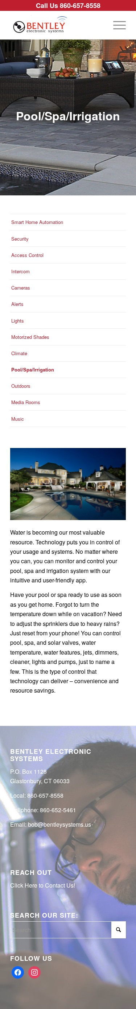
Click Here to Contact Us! (42, 885)
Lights (17, 320)
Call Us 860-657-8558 (68, 5)
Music (17, 418)
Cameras (20, 287)
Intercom (20, 271)
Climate (19, 353)
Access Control (27, 255)
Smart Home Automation (37, 222)
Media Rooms (25, 402)
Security (20, 238)
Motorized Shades (30, 336)
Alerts (17, 303)
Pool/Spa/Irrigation (32, 369)
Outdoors (20, 385)
